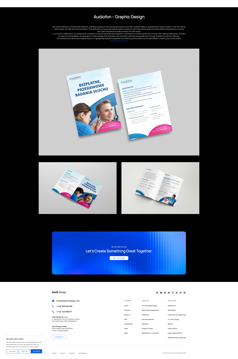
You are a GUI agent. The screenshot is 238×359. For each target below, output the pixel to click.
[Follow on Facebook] (172, 292)
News (126, 333)
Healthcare (172, 306)
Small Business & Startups (177, 338)
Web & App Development (150, 310)
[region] (24, 345)
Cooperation (128, 324)
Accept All (36, 351)
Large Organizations (175, 333)
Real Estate (172, 310)
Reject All (24, 351)
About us (127, 315)
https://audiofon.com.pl (119, 41)
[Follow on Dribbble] (184, 292)
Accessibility (82, 353)
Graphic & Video (147, 329)
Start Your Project (119, 258)
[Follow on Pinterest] (180, 292)
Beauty (170, 324)
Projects (127, 310)
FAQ (125, 319)
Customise (12, 351)
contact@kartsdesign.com (68, 301)
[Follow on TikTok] (176, 292)
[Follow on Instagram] (164, 292)
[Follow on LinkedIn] (157, 292)
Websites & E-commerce (150, 333)
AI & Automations (148, 319)
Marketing (145, 315)
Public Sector (172, 329)
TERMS (54, 353)
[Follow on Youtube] (161, 292)
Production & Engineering (177, 315)
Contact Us (59, 337)
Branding (145, 324)
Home (126, 306)
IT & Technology (173, 319)
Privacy (62, 353)
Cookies (71, 353)
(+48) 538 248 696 (64, 306)
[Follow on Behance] (168, 292)
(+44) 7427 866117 (64, 311)
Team (126, 329)
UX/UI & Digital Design (149, 306)
